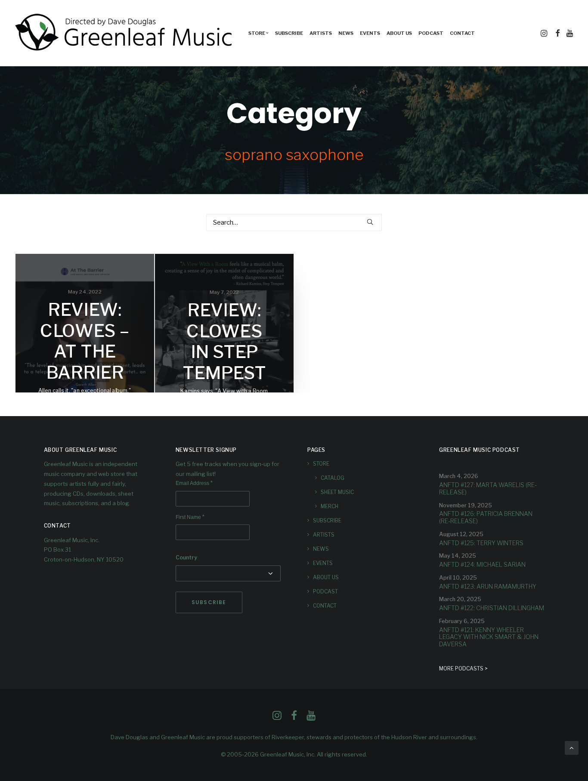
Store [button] (256, 33)
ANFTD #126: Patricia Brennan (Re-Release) (485, 517)
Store (321, 463)
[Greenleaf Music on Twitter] (294, 717)
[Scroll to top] (572, 747)
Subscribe (289, 33)
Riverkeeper (288, 737)
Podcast (430, 33)
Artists (320, 33)
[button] (544, 33)
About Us (399, 33)
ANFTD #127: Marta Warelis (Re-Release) (488, 488)
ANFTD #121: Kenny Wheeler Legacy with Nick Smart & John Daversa (488, 637)
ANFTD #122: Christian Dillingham (491, 607)
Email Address (194, 483)
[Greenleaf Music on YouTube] (311, 717)
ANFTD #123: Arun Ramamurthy (487, 586)
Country (186, 557)
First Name (190, 517)
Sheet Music (337, 492)
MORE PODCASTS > (463, 668)
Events (370, 33)
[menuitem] (258, 33)
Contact (462, 33)
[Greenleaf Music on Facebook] (277, 717)
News (345, 33)
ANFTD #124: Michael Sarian (482, 564)
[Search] (294, 222)
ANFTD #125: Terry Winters (481, 542)
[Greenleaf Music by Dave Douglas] (125, 33)
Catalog (332, 478)
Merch (329, 506)
